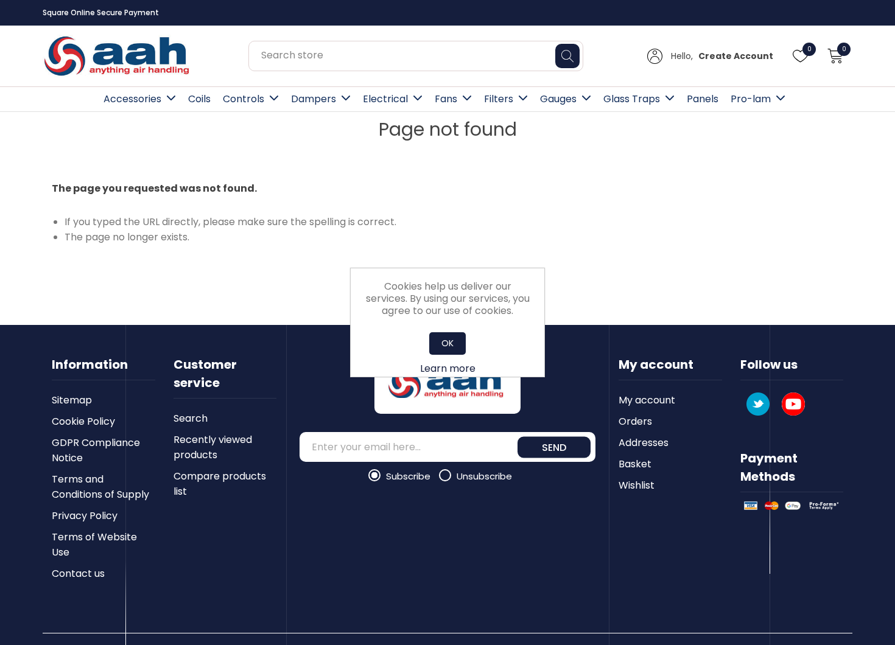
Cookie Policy (83, 421)
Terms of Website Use (94, 544)
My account (647, 400)
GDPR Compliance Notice (96, 450)
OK (447, 343)
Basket (635, 464)
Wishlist (637, 485)
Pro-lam (751, 99)
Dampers (313, 99)
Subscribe (409, 476)
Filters (498, 99)
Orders (635, 421)
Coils (199, 99)
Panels (702, 99)
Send (554, 447)
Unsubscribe (484, 476)
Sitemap (72, 400)
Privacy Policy (85, 516)
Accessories (132, 99)
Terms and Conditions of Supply (100, 486)
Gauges (558, 99)
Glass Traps (631, 99)
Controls (243, 99)
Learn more (448, 368)
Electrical (385, 99)
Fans (446, 99)
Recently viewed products (213, 447)
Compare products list (220, 483)
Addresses (644, 443)
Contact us (78, 573)
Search (191, 418)
